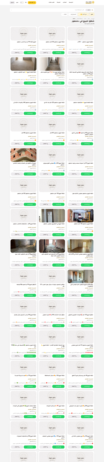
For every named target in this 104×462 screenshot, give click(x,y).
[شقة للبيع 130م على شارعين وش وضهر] (23, 313)
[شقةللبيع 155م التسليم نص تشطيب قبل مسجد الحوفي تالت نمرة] (52, 253)
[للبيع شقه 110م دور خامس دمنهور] (23, 41)
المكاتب (65, 2)
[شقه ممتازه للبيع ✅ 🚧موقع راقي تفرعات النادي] (23, 404)
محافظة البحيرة (80, 18)
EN (25, 2)
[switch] (22, 2)
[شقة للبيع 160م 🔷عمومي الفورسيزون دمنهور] (52, 162)
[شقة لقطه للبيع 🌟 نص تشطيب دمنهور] (23, 71)
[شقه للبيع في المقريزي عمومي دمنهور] (52, 222)
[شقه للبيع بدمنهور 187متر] (52, 131)
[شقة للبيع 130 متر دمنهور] (52, 192)
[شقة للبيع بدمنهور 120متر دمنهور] (52, 41)
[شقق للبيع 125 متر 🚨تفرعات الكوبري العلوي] (80, 313)
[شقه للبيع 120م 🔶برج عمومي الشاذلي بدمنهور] (80, 435)
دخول (17, 2)
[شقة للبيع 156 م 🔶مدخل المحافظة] (52, 374)
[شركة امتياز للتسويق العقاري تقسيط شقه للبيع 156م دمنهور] (80, 71)
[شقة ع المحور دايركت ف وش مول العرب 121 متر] (52, 283)
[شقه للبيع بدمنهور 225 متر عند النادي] (52, 101)
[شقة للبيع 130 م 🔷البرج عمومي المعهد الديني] (52, 435)
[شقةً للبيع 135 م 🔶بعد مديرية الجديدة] (23, 374)
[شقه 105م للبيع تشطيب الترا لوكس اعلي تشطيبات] (80, 283)
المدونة (58, 2)
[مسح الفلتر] (89, 14)
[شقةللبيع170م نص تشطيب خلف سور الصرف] (23, 253)
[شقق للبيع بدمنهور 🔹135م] (80, 41)
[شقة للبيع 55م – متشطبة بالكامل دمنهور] (23, 222)
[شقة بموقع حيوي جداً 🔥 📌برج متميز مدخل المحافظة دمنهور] (52, 71)
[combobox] (48, 10)
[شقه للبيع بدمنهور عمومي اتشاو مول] (80, 192)
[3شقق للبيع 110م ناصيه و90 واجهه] (23, 283)
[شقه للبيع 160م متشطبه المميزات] (23, 435)
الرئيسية (71, 2)
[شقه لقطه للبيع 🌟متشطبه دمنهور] (80, 101)
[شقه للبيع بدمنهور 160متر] (23, 131)
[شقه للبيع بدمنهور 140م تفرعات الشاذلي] (23, 101)
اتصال (73, 52)
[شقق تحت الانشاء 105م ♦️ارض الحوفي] (52, 313)
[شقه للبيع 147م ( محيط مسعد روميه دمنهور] (80, 162)
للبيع (89, 18)
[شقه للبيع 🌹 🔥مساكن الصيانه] (52, 404)
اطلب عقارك (51, 2)
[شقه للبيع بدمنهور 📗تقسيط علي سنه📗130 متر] (23, 344)
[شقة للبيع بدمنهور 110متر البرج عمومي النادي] (80, 344)
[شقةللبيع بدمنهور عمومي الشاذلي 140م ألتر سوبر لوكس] (80, 253)
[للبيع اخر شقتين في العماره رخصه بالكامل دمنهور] (23, 162)
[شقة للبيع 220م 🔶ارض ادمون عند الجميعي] (80, 404)
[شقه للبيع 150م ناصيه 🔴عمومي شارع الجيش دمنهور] (80, 131)
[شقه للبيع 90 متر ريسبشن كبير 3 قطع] (80, 374)
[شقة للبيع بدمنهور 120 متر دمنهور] (80, 222)
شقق (85, 18)
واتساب (86, 52)
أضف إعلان (31, 2)
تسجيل (12, 2)
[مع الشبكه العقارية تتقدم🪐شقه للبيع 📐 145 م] (52, 344)
